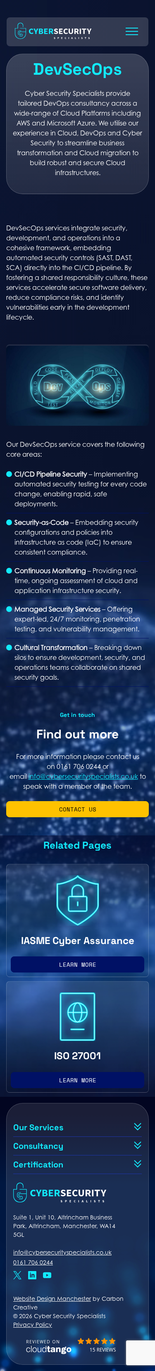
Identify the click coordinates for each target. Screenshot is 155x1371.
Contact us (77, 809)
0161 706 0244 (33, 1262)
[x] (17, 1276)
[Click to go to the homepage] (53, 38)
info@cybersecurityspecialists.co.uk (83, 776)
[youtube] (47, 1276)
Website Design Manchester (52, 1298)
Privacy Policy (32, 1324)
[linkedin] (32, 1276)
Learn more (77, 964)
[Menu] (132, 31)
